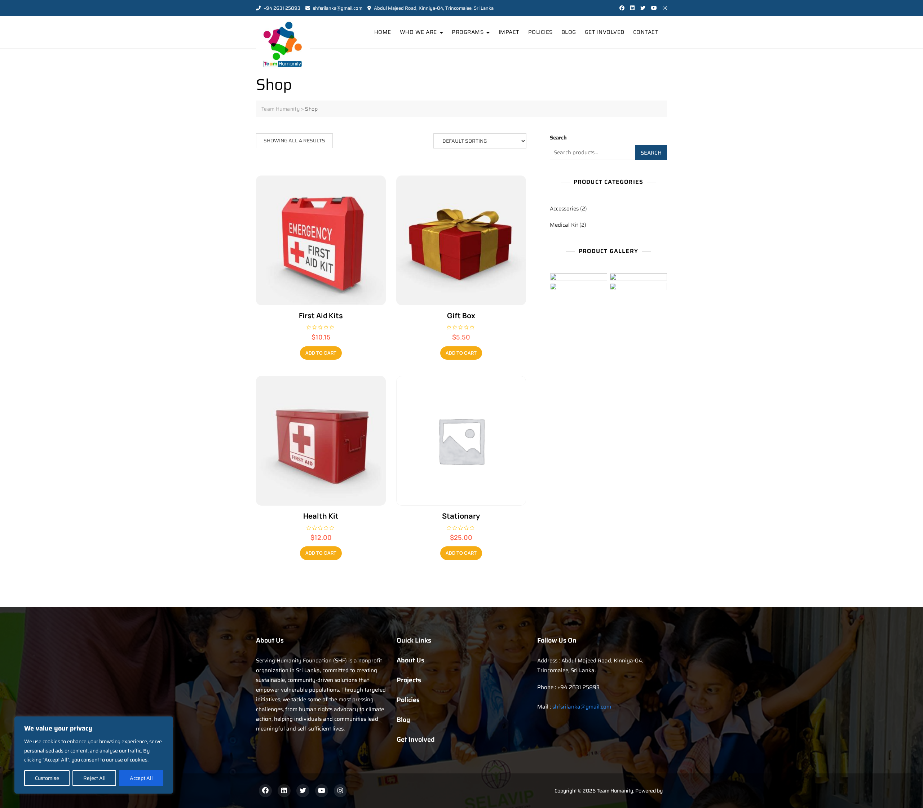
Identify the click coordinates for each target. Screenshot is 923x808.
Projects (409, 680)
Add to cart (320, 353)
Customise (47, 778)
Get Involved (604, 32)
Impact (509, 32)
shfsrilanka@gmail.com (337, 8)
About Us (410, 660)
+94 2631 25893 (281, 8)
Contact (646, 32)
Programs (467, 32)
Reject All (94, 778)
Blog (568, 32)
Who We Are (418, 32)
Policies (540, 32)
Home (382, 32)
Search (558, 137)
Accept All (141, 778)
